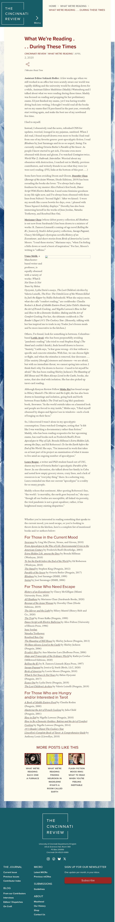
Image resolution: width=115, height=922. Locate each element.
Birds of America (33, 671)
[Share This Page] (28, 64)
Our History (40, 906)
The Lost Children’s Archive (38, 686)
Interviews (8, 897)
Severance (29, 542)
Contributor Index (12, 880)
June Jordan (31, 629)
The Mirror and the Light (37, 610)
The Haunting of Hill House (38, 640)
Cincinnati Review (35, 53)
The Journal (12, 866)
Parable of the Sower (35, 572)
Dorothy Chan (80, 175)
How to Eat (30, 717)
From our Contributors (14, 893)
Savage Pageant (32, 667)
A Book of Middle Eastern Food (40, 702)
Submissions (43, 883)
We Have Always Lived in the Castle (42, 644)
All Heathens (31, 599)
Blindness (29, 576)
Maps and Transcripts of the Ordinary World (47, 656)
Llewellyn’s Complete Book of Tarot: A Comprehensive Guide (55, 732)
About (38, 896)
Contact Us (39, 914)
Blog (7, 888)
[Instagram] (48, 859)
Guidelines (39, 889)
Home (52, 6)
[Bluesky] (59, 859)
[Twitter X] (64, 859)
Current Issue (10, 872)
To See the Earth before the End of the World (47, 561)
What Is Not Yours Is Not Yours (40, 675)
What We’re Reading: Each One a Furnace (32, 773)
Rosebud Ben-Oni (34, 637)
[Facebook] (53, 859)
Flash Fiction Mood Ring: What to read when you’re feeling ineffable (77, 776)
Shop (36, 910)
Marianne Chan (33, 219)
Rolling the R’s (32, 663)
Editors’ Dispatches (13, 902)
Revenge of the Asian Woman (39, 603)
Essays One (30, 682)
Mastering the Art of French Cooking (43, 709)
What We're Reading (60, 53)
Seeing (28, 580)
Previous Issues (11, 876)
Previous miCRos (42, 876)
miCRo (38, 866)
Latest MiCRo (40, 872)
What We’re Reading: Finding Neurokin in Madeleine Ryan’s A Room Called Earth (54, 779)
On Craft (7, 906)
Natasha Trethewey (35, 633)
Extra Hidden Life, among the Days (42, 553)
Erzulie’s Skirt (32, 652)
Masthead (39, 901)
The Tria (29, 618)
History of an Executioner (37, 591)
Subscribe (88, 880)
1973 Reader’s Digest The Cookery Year (44, 728)
